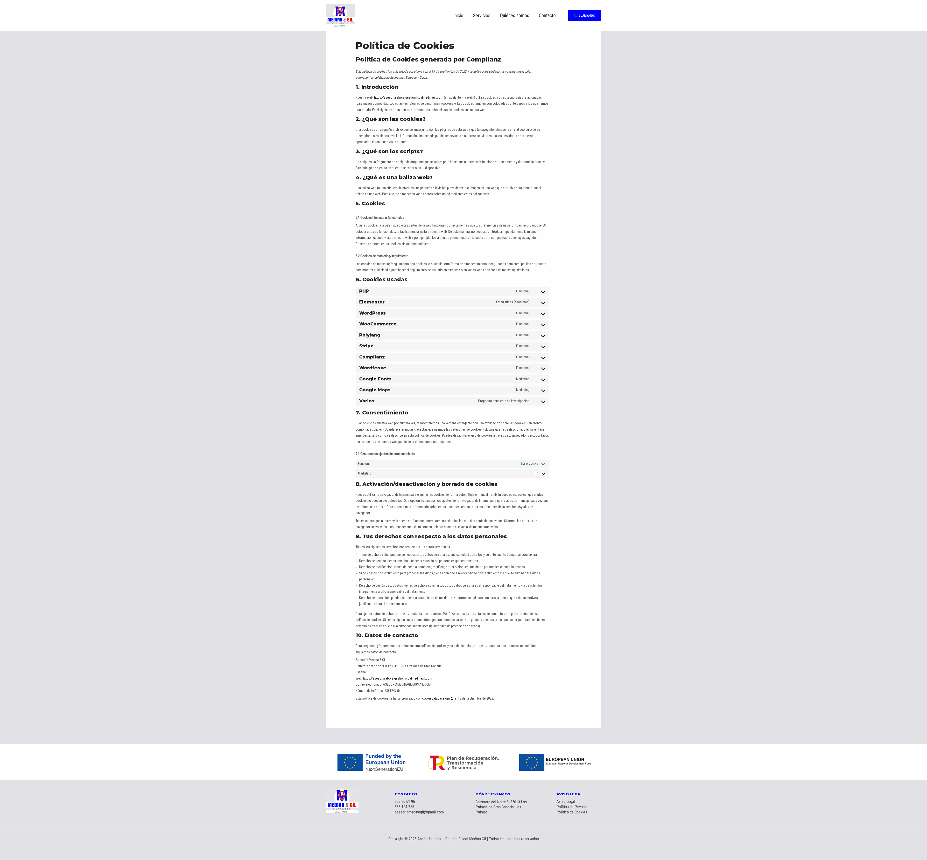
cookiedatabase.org (436, 698)
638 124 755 (404, 806)
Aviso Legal (565, 801)
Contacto (547, 15)
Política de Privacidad (573, 806)
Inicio (458, 15)
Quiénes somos (514, 15)
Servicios (481, 15)
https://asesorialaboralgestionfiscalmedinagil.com (408, 97)
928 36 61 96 (405, 801)
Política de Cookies (571, 812)
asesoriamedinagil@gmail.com (419, 812)
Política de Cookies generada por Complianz (428, 59)
